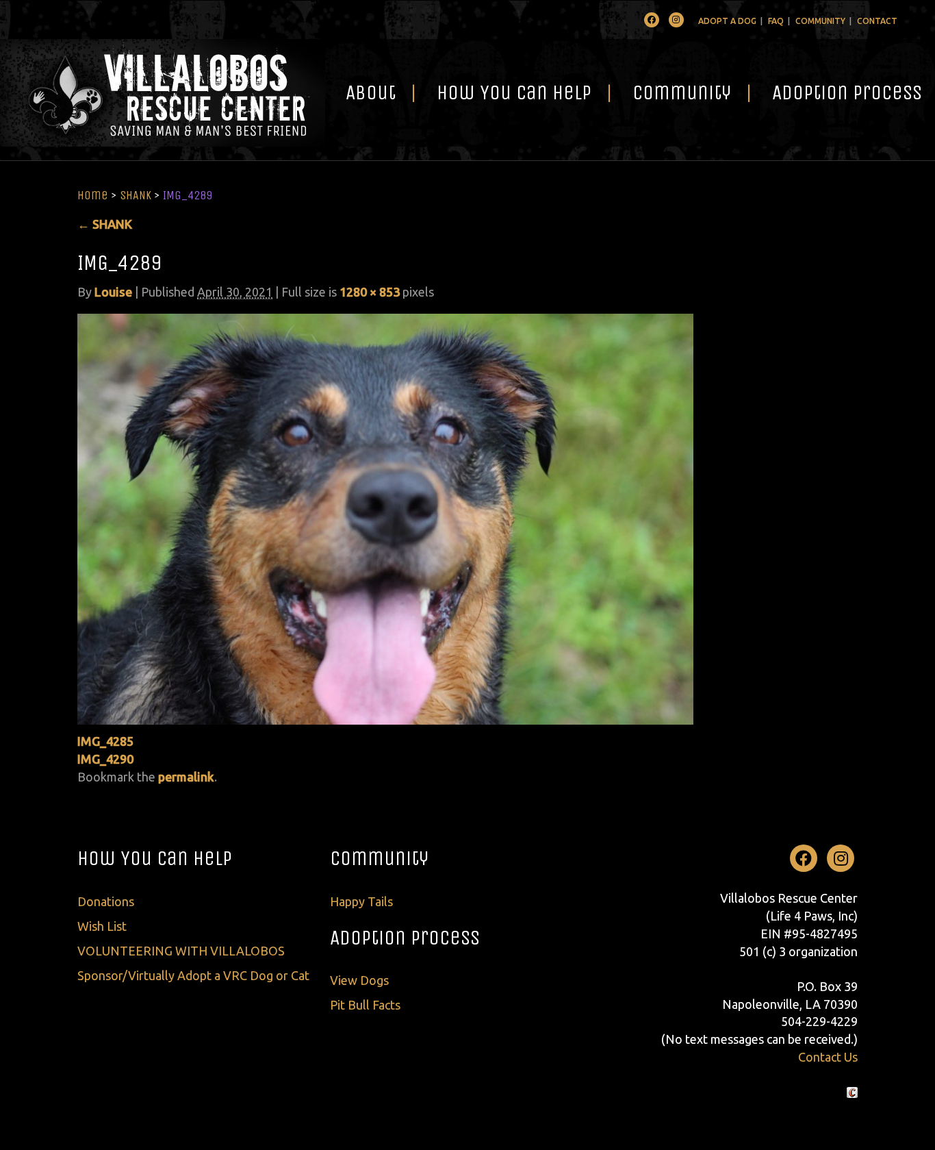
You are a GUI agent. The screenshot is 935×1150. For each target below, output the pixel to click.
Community (820, 20)
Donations (105, 901)
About (371, 92)
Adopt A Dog (727, 20)
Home (92, 195)
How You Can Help (514, 92)
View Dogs (359, 980)
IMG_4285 (105, 741)
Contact (877, 20)
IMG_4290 (105, 759)
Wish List (102, 926)
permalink (186, 777)
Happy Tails (361, 901)
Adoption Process (405, 937)
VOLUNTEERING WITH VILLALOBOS (181, 951)
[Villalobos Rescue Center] (162, 93)
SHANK (135, 195)
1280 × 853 (370, 292)
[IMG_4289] (385, 518)
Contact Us (828, 1057)
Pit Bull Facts (365, 1005)
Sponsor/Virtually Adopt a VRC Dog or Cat (193, 975)
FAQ (776, 20)
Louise (113, 292)
